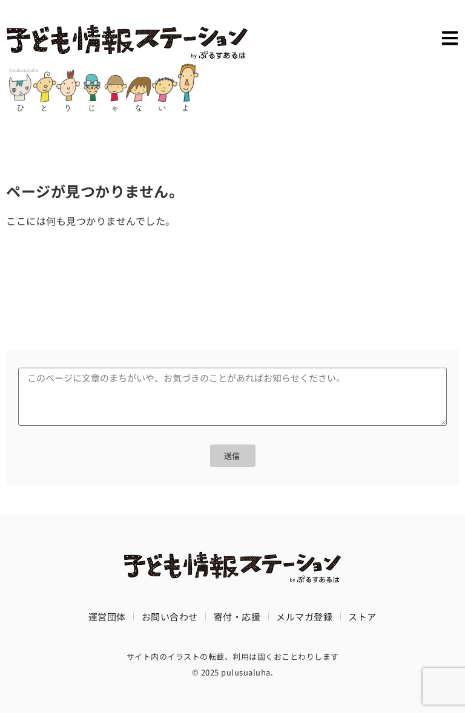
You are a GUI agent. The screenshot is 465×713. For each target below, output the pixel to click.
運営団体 (107, 616)
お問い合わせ (170, 616)
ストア (362, 616)
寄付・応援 (237, 616)
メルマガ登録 (304, 616)
